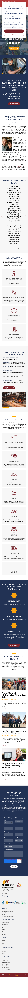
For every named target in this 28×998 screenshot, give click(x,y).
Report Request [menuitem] (5, 964)
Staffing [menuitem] (3, 931)
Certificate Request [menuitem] (6, 962)
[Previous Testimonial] (2, 216)
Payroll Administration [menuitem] (7, 912)
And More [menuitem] (4, 934)
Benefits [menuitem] (4, 914)
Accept (14, 31)
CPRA (17, 975)
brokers (19, 166)
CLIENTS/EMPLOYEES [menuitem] (8, 956)
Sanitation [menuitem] (4, 929)
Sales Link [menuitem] (4, 951)
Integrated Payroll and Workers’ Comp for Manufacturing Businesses (13, 766)
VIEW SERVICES (14, 48)
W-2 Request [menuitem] (5, 960)
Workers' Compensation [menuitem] (7, 911)
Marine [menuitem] (3, 927)
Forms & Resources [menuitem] (6, 969)
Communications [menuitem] (5, 922)
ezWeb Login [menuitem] (5, 959)
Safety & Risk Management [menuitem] (8, 916)
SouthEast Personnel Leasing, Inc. (11, 974)
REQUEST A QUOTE (14, 104)
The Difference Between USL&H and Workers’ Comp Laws (14, 732)
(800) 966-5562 (5, 893)
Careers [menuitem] (3, 940)
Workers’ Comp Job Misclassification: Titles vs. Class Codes (14, 695)
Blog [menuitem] (3, 943)
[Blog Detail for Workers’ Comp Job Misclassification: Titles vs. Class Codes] (14, 683)
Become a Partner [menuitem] (6, 950)
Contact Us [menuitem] (4, 941)
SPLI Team (13, 699)
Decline (14, 34)
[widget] (14, 217)
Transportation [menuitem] (5, 932)
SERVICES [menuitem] (4, 908)
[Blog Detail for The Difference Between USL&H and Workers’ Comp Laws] (14, 720)
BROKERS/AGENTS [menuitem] (7, 947)
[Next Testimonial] (26, 216)
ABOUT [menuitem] (4, 937)
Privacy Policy (12, 975)
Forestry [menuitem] (4, 926)
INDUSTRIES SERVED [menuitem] (8, 920)
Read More (4, 709)
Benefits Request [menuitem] (5, 967)
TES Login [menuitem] (4, 953)
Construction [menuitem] (5, 924)
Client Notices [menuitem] (5, 965)
